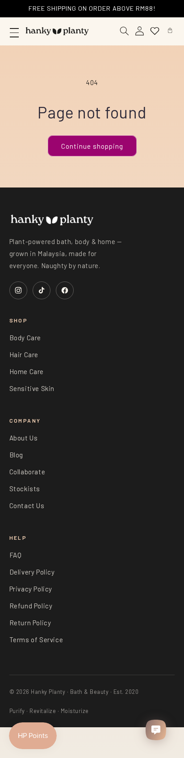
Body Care (25, 338)
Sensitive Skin (31, 388)
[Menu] (14, 31)
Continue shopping (92, 146)
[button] (170, 31)
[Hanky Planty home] (57, 31)
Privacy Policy (30, 589)
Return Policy (30, 623)
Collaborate (27, 472)
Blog (16, 455)
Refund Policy (31, 606)
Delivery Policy (32, 572)
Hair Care (23, 354)
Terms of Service (36, 640)
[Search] (124, 31)
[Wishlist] (154, 31)
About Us (23, 438)
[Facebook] (65, 290)
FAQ (15, 555)
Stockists (24, 489)
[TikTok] (41, 290)
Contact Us (27, 505)
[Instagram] (18, 290)
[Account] (139, 31)
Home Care (26, 371)
